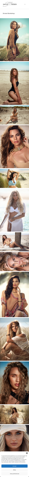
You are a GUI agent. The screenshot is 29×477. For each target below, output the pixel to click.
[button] (27, 453)
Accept (14, 466)
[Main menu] (25, 4)
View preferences (14, 473)
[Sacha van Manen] (10, 4)
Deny (14, 470)
